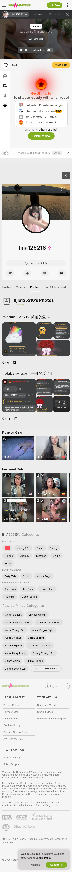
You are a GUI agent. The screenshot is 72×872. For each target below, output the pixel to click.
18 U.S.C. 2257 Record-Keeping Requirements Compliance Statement (34, 841)
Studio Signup (45, 712)
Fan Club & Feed (55, 287)
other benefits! (47, 129)
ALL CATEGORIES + (46, 668)
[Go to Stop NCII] (24, 827)
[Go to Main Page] (22, 5)
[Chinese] (7, 548)
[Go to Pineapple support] (6, 827)
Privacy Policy (11, 705)
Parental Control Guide (15, 732)
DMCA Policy (10, 718)
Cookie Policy (43, 857)
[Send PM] (62, 273)
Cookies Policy (11, 725)
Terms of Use (10, 712)
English (54, 686)
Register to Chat (41, 135)
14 (8, 419)
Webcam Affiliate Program (51, 718)
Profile (6, 287)
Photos (56, 14)
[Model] (66, 175)
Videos (39, 14)
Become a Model (46, 705)
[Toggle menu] (4, 5)
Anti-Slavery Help (13, 739)
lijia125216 (10, 534)
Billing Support (11, 764)
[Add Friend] (45, 273)
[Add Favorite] (6, 65)
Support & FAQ (11, 757)
